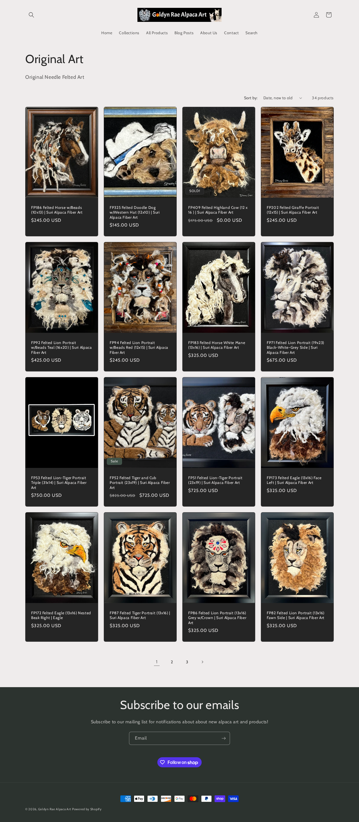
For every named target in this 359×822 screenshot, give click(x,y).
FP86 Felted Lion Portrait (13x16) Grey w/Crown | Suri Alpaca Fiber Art (217, 618)
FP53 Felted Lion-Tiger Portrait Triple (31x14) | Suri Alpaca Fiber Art (58, 482)
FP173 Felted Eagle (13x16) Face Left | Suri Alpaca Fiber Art (294, 480)
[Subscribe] (223, 738)
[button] (31, 15)
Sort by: (251, 97)
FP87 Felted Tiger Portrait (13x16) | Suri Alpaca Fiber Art (140, 615)
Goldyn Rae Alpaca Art (54, 809)
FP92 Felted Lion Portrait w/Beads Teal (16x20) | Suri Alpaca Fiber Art (61, 347)
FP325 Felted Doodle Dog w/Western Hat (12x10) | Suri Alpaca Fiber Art (135, 212)
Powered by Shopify (87, 809)
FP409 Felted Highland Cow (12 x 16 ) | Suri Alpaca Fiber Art (218, 209)
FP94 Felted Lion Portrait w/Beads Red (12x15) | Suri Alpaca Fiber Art (139, 347)
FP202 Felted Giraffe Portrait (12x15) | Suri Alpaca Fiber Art (293, 209)
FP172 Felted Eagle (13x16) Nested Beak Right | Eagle (61, 615)
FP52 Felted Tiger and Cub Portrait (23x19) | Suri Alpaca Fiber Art (140, 482)
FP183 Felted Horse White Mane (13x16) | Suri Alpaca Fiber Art (216, 345)
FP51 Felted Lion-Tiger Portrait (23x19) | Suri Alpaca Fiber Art (215, 480)
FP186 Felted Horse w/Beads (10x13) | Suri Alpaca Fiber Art (57, 209)
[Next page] (202, 662)
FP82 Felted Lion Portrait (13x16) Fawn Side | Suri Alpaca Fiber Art (296, 615)
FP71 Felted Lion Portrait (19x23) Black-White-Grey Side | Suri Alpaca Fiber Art (295, 347)
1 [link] (157, 661)
